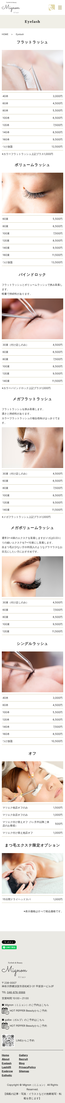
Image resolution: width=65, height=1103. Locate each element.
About (5, 1059)
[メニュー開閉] (60, 7)
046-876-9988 (16, 992)
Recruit (23, 1059)
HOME (5, 34)
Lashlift (6, 1067)
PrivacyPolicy (27, 1067)
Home (5, 1055)
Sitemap (24, 1071)
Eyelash (7, 1063)
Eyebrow (7, 1071)
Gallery (23, 1055)
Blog (22, 1063)
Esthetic (7, 1075)
